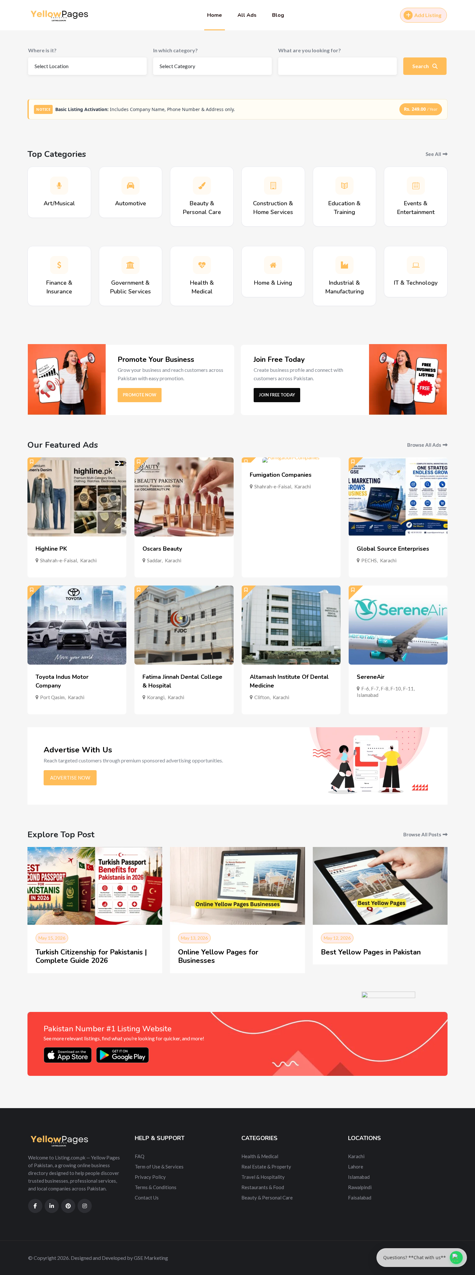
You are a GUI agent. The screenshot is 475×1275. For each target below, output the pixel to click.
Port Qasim (52, 697)
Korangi (155, 697)
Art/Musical (59, 203)
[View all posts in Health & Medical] (202, 265)
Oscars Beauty (162, 549)
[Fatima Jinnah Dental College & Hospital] (183, 625)
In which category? (175, 50)
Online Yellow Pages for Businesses (218, 956)
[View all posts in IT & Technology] (416, 265)
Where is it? (42, 50)
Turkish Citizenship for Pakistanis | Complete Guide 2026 (91, 956)
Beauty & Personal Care (267, 1197)
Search (421, 66)
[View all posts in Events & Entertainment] (416, 186)
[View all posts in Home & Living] (273, 265)
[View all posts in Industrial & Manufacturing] (344, 265)
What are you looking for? (309, 50)
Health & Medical (259, 1156)
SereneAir (371, 677)
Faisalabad (359, 1197)
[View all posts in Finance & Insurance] (59, 265)
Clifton (261, 697)
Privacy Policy (150, 1177)
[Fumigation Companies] (291, 460)
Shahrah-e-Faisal (58, 560)
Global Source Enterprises (393, 549)
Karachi (88, 560)
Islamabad (367, 695)
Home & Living (273, 283)
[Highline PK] (76, 496)
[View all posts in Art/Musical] (59, 186)
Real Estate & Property (266, 1166)
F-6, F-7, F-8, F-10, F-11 (387, 688)
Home (214, 15)
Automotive (130, 203)
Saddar (154, 560)
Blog (278, 15)
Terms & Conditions (155, 1187)
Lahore (355, 1166)
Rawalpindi (360, 1187)
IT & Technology (416, 283)
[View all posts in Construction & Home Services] (273, 186)
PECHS (369, 560)
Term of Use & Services (159, 1166)
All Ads (247, 15)
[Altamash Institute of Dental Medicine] (291, 625)
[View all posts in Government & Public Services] (130, 265)
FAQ (139, 1156)
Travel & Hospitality (263, 1177)
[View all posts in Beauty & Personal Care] (202, 186)
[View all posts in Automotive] (130, 186)
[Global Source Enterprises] (398, 496)
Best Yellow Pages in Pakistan (371, 952)
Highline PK (51, 549)
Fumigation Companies (280, 475)
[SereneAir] (398, 625)
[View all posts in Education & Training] (344, 186)
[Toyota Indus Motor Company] (76, 625)
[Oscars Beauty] (183, 496)
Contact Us (147, 1197)
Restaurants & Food (262, 1187)
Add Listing (427, 15)
